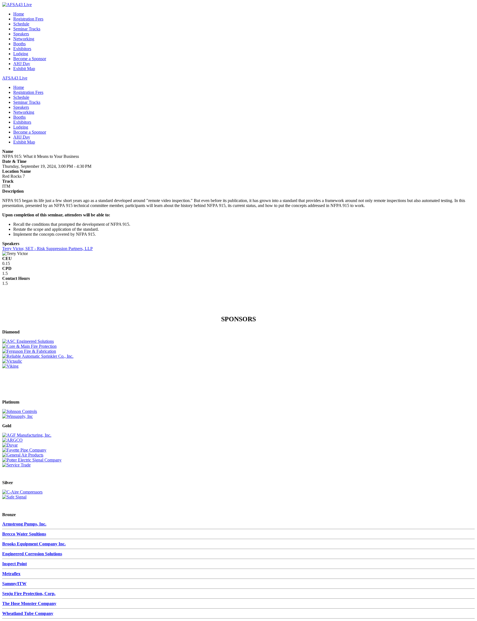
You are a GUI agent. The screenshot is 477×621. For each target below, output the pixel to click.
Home (18, 14)
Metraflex (11, 573)
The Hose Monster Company (29, 603)
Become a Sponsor (29, 58)
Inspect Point (14, 563)
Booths (19, 43)
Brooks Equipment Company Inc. (34, 544)
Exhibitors (22, 48)
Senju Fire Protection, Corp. (28, 593)
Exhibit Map (24, 68)
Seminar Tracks (26, 28)
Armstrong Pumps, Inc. (24, 524)
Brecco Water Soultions (24, 534)
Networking (23, 38)
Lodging (20, 53)
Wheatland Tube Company (27, 613)
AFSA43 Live (14, 78)
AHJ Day (21, 63)
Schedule (21, 24)
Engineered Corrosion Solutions (32, 553)
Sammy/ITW (14, 583)
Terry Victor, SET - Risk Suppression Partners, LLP (47, 248)
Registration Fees (28, 19)
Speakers (21, 33)
